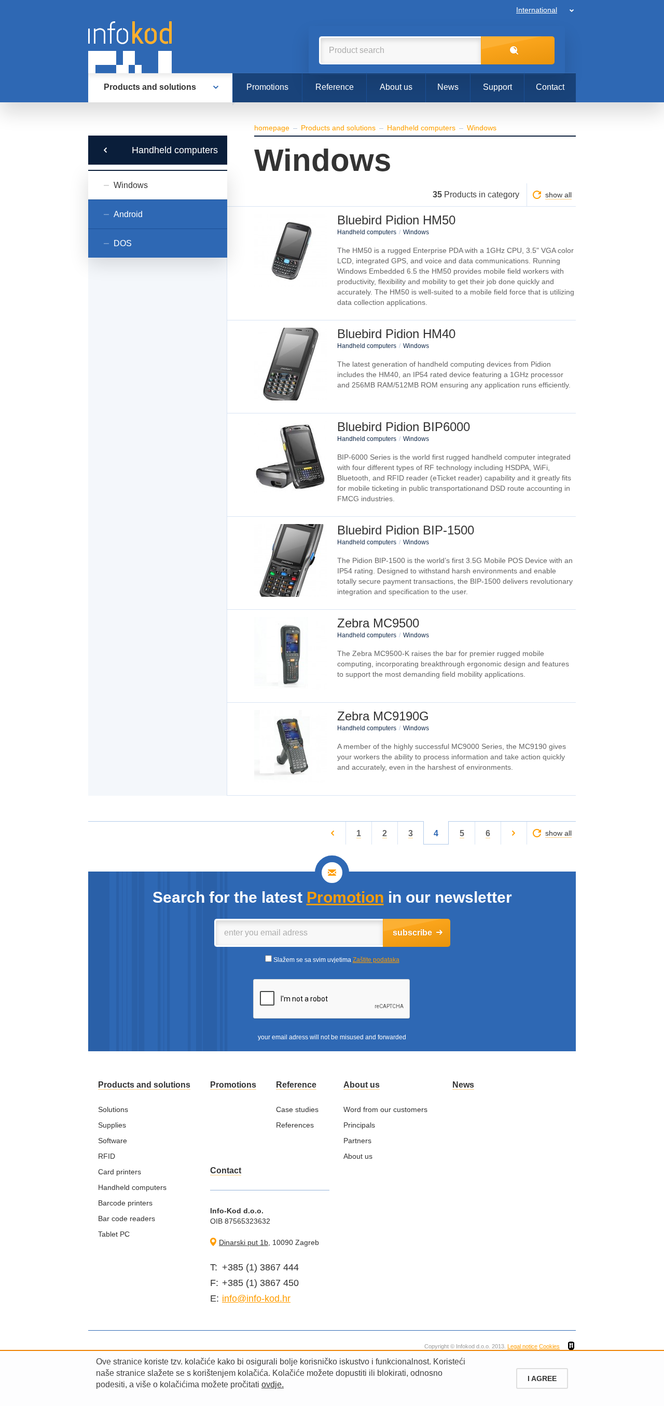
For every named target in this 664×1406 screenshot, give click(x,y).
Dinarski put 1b (243, 1242)
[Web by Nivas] (571, 1346)
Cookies (549, 1346)
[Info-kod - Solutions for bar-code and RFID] (130, 47)
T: (213, 1267)
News (448, 87)
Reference (334, 87)
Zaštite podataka (376, 959)
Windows (131, 185)
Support (497, 87)
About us (396, 87)
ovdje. (272, 1384)
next (514, 833)
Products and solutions (150, 87)
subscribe (412, 932)
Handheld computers (175, 150)
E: (214, 1298)
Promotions (267, 87)
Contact (550, 87)
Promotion (345, 897)
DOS (123, 243)
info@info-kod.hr (256, 1298)
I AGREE (542, 1378)
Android (128, 214)
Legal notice (522, 1346)
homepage (271, 128)
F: (214, 1283)
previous (332, 833)
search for (518, 50)
